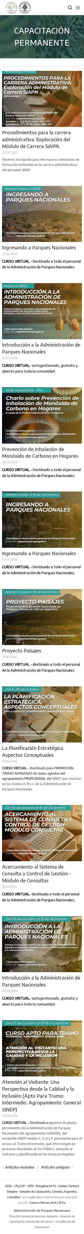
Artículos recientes (19, 1167)
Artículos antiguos (55, 1167)
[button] (70, 7)
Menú (78, 7)
